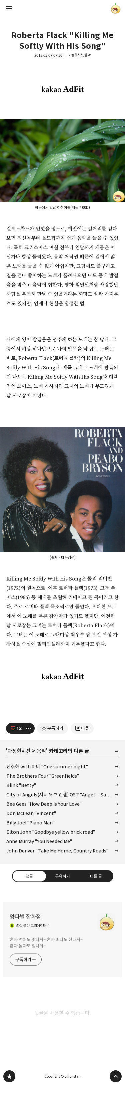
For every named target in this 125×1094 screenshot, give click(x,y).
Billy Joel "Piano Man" (30, 822)
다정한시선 (19, 751)
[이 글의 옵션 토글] (29, 728)
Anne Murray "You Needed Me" (39, 841)
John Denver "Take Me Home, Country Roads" (57, 850)
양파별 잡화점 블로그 (9, 1076)
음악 (41, 751)
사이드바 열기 (9, 8)
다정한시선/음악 (79, 55)
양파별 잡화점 (25, 917)
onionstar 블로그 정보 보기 (116, 8)
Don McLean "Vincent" (31, 813)
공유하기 (62, 876)
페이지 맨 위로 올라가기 (116, 1076)
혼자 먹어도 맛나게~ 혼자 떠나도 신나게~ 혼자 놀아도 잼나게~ (46, 943)
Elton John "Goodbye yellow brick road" (50, 832)
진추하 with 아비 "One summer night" (47, 766)
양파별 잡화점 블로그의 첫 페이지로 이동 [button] (63, 8)
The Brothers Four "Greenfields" (42, 776)
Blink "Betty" (21, 785)
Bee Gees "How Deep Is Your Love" (44, 804)
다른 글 (96, 876)
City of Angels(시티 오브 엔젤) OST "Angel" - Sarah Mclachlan (62, 794)
